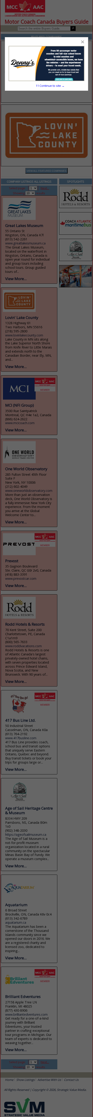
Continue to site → (50, 86)
